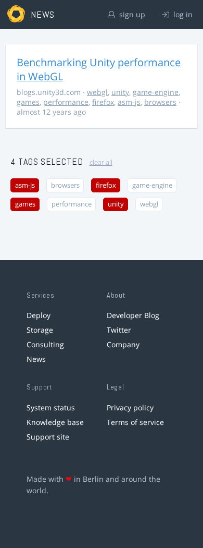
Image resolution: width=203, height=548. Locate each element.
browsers (160, 102)
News (36, 359)
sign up (131, 14)
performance (65, 102)
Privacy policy (130, 407)
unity (120, 92)
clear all (101, 162)
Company (123, 344)
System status (51, 407)
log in (182, 14)
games (28, 102)
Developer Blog (133, 315)
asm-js (129, 102)
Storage (40, 330)
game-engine (156, 92)
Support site (48, 437)
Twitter (119, 330)
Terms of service (135, 422)
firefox (103, 102)
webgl (97, 92)
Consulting (45, 344)
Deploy (38, 315)
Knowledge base (55, 422)
